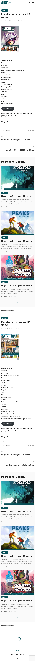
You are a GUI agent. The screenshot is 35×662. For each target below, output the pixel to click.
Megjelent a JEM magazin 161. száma (16, 196)
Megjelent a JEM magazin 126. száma (15, 455)
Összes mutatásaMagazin (16, 303)
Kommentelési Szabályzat (17, 654)
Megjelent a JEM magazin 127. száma (15, 140)
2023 (2, 130)
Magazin (4, 10)
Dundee (5, 207)
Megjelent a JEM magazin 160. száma (16, 241)
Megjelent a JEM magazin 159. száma (16, 286)
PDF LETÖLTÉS (7, 108)
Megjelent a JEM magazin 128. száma (19, 465)
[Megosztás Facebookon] (3, 442)
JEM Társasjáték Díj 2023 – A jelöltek (19, 150)
